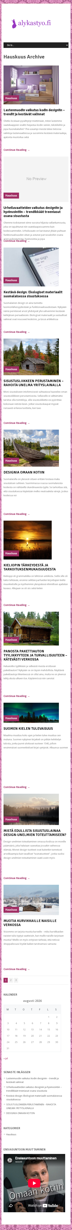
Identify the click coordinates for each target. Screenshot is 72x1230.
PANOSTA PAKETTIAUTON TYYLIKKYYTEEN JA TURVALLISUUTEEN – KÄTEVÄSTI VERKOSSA (35, 655)
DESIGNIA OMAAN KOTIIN (24, 472)
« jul (6, 1058)
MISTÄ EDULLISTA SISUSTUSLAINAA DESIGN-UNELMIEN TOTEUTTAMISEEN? (35, 833)
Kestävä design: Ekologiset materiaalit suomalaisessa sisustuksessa (33, 294)
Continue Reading (17, 149)
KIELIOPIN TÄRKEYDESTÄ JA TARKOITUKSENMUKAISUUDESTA (30, 567)
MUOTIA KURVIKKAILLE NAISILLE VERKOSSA (30, 923)
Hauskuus (11, 1134)
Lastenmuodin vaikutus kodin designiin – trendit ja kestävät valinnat (34, 112)
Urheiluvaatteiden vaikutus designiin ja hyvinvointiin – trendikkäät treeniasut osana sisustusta (33, 212)
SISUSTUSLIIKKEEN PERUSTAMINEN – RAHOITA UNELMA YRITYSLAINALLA (34, 383)
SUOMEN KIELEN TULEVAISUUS (28, 728)
